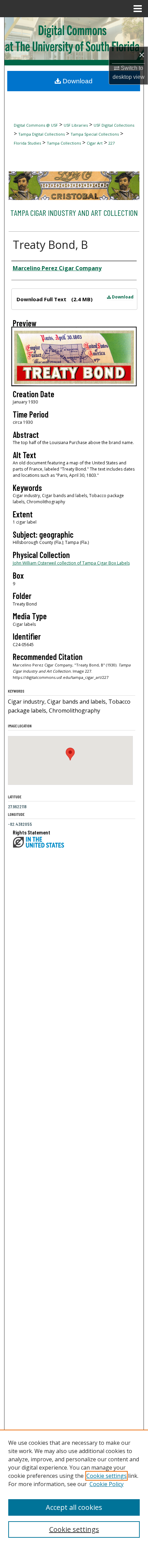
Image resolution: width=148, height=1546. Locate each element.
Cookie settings (106, 1476)
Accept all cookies (74, 1507)
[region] (74, 1488)
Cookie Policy (106, 1484)
